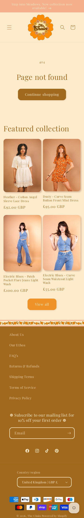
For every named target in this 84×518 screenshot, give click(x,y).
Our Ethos (17, 345)
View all (42, 304)
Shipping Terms (21, 376)
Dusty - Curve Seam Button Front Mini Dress (61, 198)
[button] (9, 27)
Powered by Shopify (55, 516)
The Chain (34, 516)
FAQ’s (13, 355)
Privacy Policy (20, 398)
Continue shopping (42, 94)
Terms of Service (22, 387)
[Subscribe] (69, 433)
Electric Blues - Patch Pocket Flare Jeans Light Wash (21, 280)
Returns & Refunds (24, 366)
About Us (16, 334)
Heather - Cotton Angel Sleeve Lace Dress (20, 199)
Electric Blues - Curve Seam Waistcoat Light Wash (59, 279)
